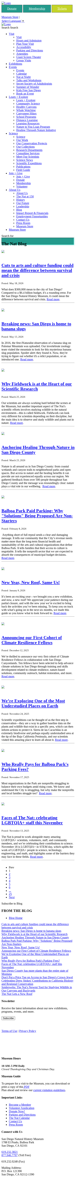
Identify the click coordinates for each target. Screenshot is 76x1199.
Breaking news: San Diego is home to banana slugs (31, 930)
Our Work (22, 140)
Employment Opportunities (32, 216)
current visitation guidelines (49, 1090)
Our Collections (25, 146)
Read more (53, 299)
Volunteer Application (21, 1108)
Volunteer (21, 186)
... (10, 890)
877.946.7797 (9, 1155)
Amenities (22, 53)
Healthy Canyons (26, 106)
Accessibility (23, 47)
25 (10, 894)
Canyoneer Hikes (26, 113)
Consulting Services (27, 153)
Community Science (28, 103)
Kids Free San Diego (28, 90)
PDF (26, 1086)
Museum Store (9, 17)
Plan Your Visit (25, 43)
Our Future (22, 203)
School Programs (26, 116)
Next (12, 897)
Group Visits (23, 60)
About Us (14, 189)
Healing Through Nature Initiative (36, 130)
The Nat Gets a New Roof (16, 993)
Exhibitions (15, 63)
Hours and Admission (29, 40)
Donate (12, 8)
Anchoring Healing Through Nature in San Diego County (35, 937)
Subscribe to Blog (11, 903)
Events (13, 67)
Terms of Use (9, 1031)
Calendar (21, 73)
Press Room (23, 223)
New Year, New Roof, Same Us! (20, 947)
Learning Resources (27, 123)
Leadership (22, 206)
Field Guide (23, 169)
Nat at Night (23, 77)
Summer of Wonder (27, 87)
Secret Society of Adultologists (34, 83)
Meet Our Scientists (27, 156)
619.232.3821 (9, 1151)
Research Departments (29, 150)
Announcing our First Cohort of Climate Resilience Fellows (36, 950)
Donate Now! (17, 1111)
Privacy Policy (27, 1031)
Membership (37, 8)
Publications (23, 166)
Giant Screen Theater (28, 57)
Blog (19, 209)
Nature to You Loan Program (33, 126)
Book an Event (25, 93)
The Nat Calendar (19, 1118)
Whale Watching (26, 110)
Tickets (62, 8)
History (20, 199)
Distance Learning (27, 120)
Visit (11, 33)
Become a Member (20, 1104)
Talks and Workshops (28, 80)
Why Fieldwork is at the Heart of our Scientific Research (34, 934)
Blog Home (16, 917)
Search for (7, 235)
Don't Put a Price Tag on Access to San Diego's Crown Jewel (37, 977)
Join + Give (16, 173)
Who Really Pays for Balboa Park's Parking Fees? (30, 960)
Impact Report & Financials (32, 213)
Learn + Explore (18, 96)
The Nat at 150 (25, 196)
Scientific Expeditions (29, 163)
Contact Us (22, 219)
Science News (24, 160)
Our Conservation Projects (31, 143)
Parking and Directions (29, 50)
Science (13, 133)
